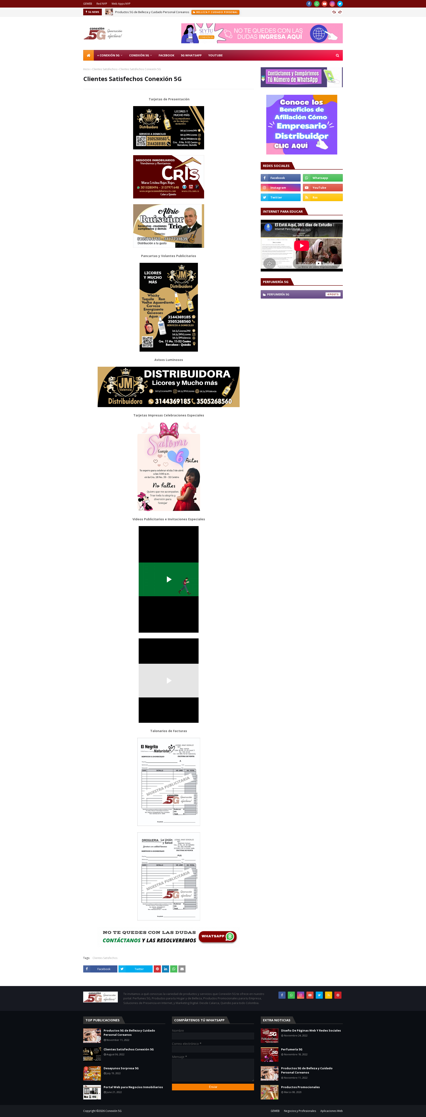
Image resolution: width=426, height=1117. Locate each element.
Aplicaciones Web (331, 1111)
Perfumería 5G (298, 294)
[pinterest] (337, 995)
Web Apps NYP (121, 4)
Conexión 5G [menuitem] (139, 55)
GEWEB (87, 4)
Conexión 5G (113, 1111)
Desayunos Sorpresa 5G (121, 1068)
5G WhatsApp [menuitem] (191, 55)
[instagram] (332, 4)
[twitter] (340, 4)
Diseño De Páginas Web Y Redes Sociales (311, 1030)
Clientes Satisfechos (104, 69)
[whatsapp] (317, 4)
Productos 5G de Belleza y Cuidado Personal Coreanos (152, 12)
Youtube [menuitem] (215, 55)
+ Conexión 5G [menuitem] (108, 55)
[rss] (323, 197)
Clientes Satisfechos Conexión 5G (129, 1049)
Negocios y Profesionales (300, 1111)
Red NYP (102, 4)
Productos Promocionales (300, 1087)
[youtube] (324, 4)
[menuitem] (88, 55)
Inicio (86, 69)
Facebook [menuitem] (166, 55)
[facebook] (309, 4)
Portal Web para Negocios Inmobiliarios (133, 1087)
